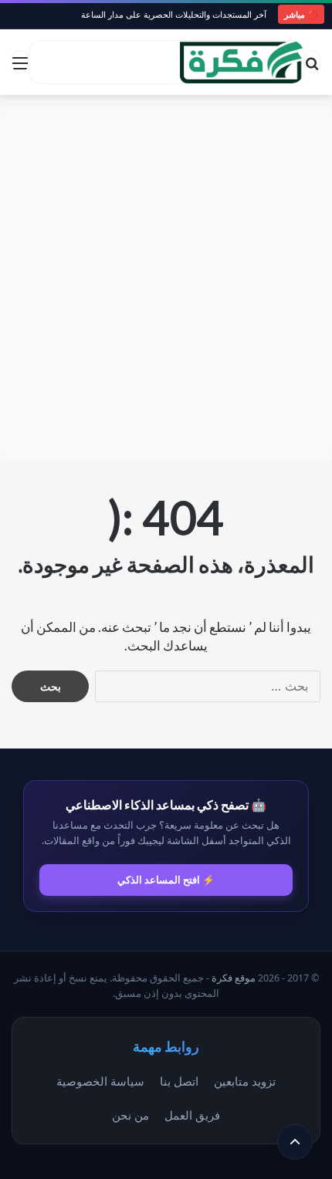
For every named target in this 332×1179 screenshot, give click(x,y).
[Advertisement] (166, 284)
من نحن (130, 1115)
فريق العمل (192, 1115)
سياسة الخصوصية (100, 1081)
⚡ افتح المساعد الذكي (166, 880)
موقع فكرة (234, 978)
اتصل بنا (179, 1081)
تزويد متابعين (245, 1081)
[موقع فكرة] (241, 62)
